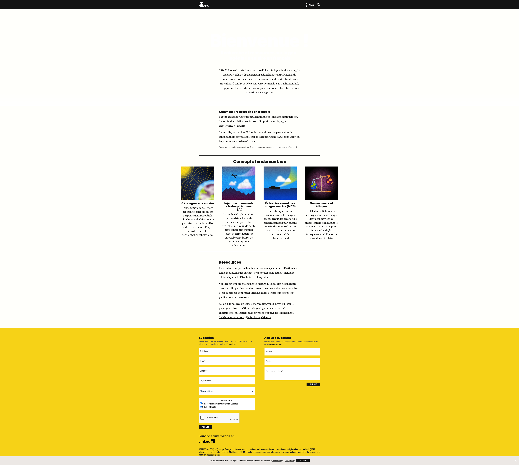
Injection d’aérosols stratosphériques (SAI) (238, 206)
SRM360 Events (209, 407)
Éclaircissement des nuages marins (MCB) (280, 205)
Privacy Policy (232, 344)
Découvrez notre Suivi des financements (272, 312)
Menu (311, 5)
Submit (205, 427)
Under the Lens (276, 344)
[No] (515, 460)
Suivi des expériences (259, 317)
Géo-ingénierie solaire (197, 203)
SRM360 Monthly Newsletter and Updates (220, 404)
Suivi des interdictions (231, 317)
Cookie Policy (277, 461)
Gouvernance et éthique (321, 205)
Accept (303, 461)
